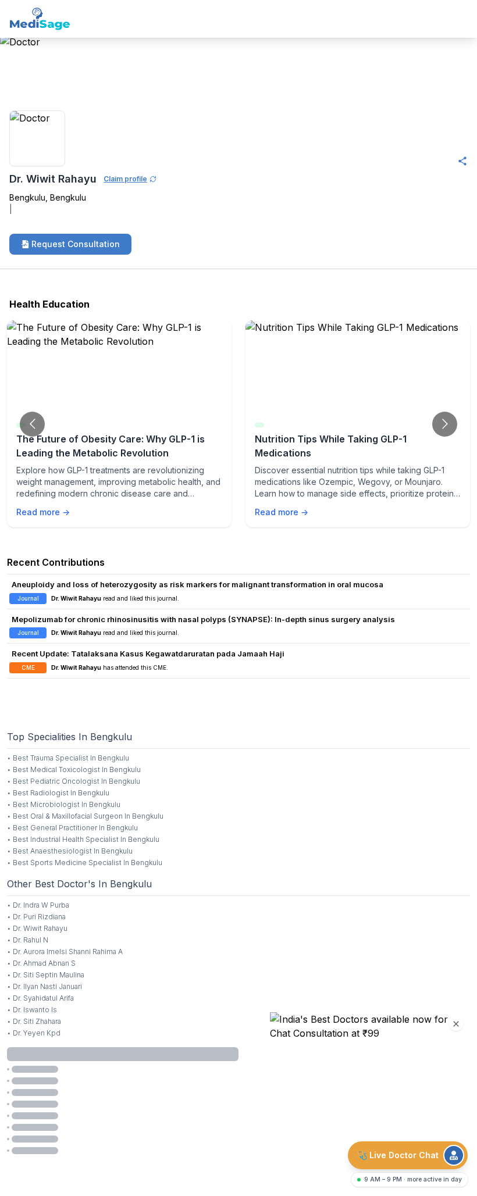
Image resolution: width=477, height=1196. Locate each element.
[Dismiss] (456, 1024)
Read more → (43, 512)
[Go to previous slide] (32, 424)
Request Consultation (75, 244)
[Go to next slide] (444, 424)
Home (13, 71)
